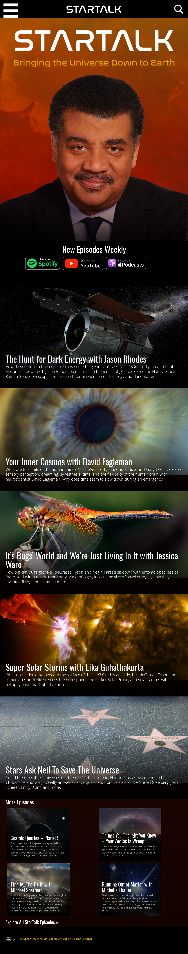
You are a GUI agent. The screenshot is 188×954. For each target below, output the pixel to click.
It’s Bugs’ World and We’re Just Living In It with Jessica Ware (92, 560)
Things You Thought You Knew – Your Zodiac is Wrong (129, 838)
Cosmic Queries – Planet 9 (35, 838)
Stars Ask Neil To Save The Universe (62, 769)
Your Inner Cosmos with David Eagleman (69, 461)
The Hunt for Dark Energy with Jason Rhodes (76, 358)
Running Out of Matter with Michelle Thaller (127, 887)
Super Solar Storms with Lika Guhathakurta (75, 666)
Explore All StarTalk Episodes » (32, 922)
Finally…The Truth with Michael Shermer (32, 887)
